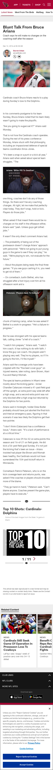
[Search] (44, 4)
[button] (26, 180)
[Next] (34, 558)
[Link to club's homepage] (5, 3)
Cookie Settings (26, 748)
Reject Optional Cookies (26, 756)
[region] (26, 737)
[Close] (49, 709)
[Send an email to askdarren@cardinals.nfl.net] (19, 56)
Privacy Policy (34, 743)
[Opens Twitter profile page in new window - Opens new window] (15, 56)
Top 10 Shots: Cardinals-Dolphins (22, 511)
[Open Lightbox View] (26, 547)
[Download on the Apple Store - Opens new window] (16, 697)
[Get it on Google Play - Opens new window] (35, 698)
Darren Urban (18, 51)
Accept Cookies (26, 765)
